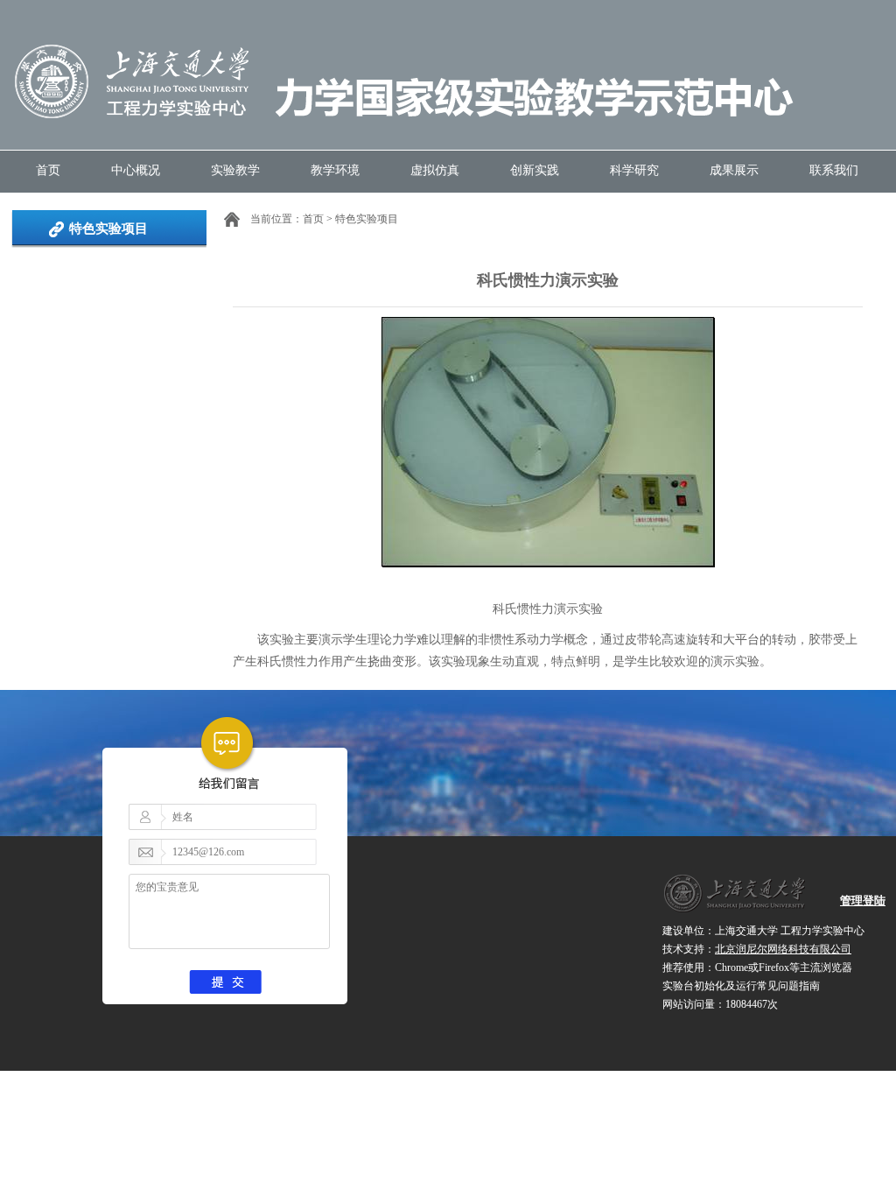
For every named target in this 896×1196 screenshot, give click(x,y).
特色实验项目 (366, 219)
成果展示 (734, 170)
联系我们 (833, 170)
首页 (48, 170)
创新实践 (534, 170)
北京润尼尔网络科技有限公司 (783, 949)
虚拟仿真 (434, 170)
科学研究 (634, 170)
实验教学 (235, 170)
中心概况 (135, 170)
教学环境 (335, 170)
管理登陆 (863, 900)
